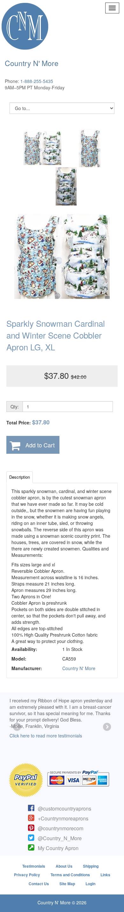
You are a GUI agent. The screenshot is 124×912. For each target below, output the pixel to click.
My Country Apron (58, 848)
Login (90, 883)
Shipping (91, 866)
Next (106, 727)
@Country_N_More (60, 838)
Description (19, 477)
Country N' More (78, 668)
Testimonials (33, 866)
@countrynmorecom (60, 828)
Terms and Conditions (70, 875)
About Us (64, 866)
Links (105, 875)
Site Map (67, 883)
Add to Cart (40, 445)
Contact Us (39, 883)
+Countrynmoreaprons (63, 818)
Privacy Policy (27, 875)
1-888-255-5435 (36, 81)
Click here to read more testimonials (46, 735)
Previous (17, 727)
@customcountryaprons (64, 808)
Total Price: (28, 422)
